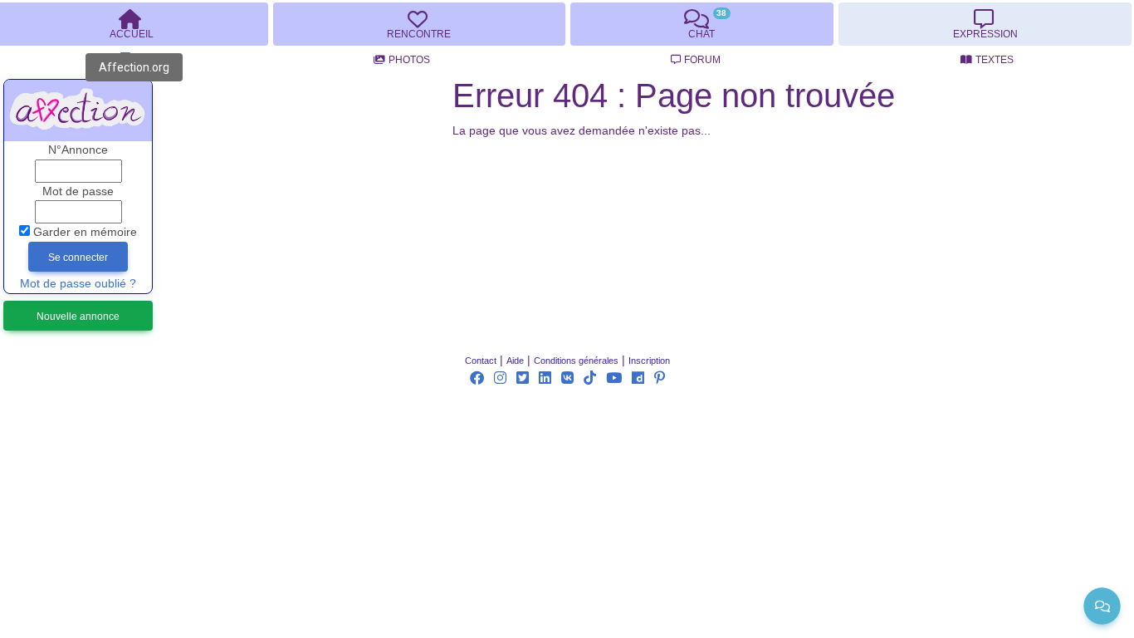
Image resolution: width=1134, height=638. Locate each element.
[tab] (419, 24)
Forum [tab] (702, 60)
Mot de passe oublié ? (78, 283)
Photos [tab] (409, 60)
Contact (480, 361)
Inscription (649, 361)
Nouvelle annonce (78, 316)
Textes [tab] (994, 60)
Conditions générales (576, 361)
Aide (515, 361)
